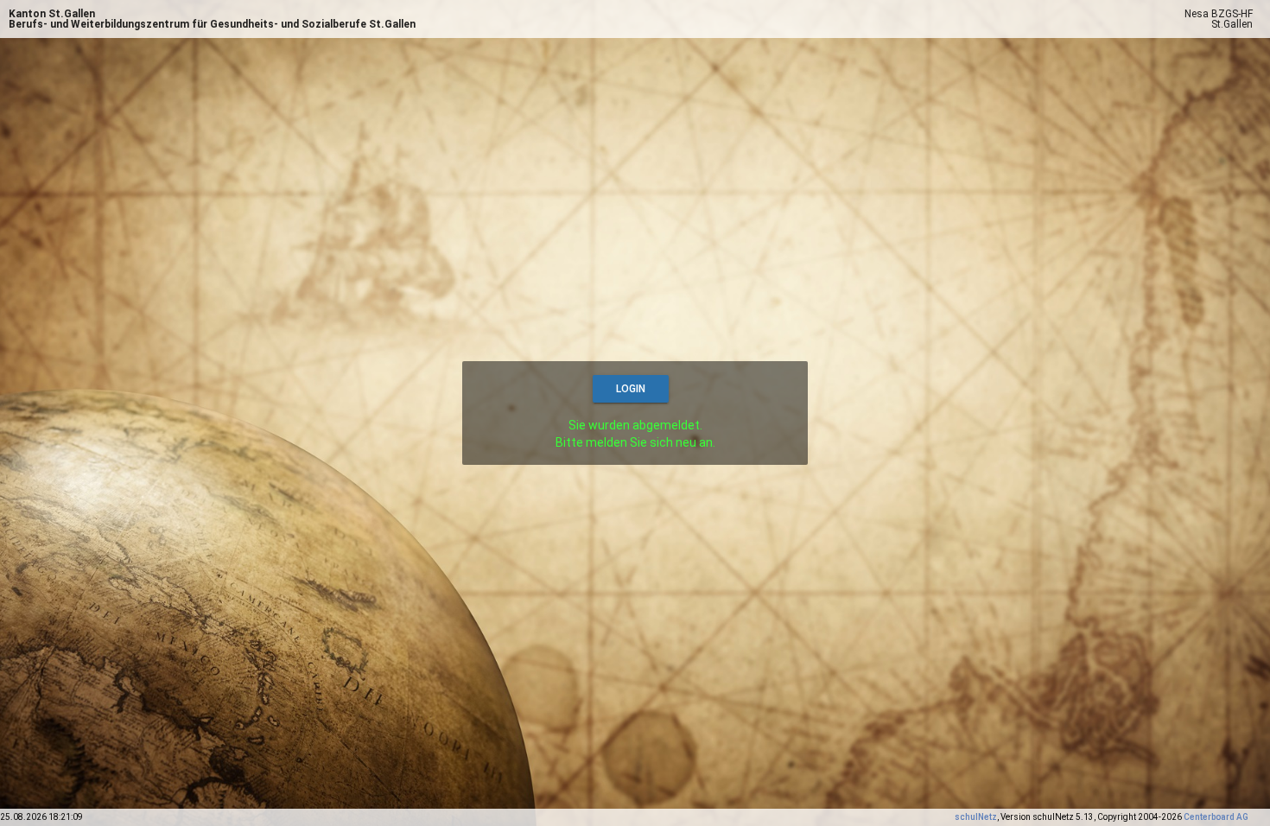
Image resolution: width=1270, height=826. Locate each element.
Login (630, 389)
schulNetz (976, 817)
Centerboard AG (1216, 817)
